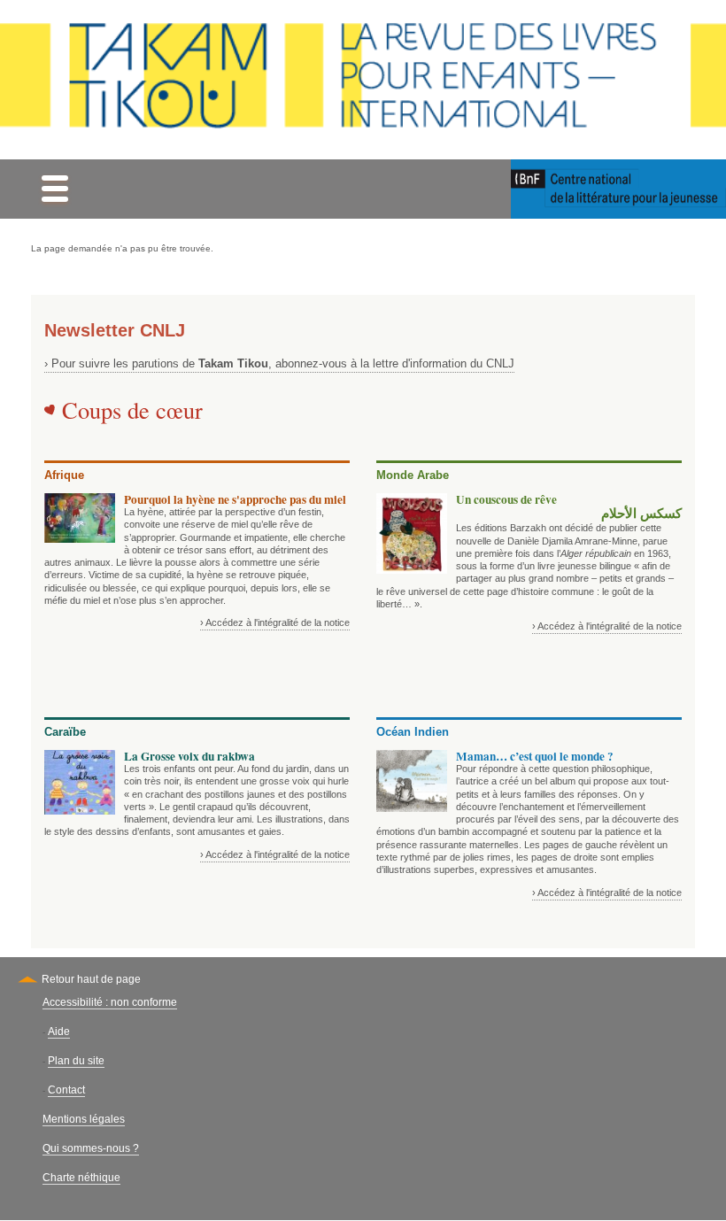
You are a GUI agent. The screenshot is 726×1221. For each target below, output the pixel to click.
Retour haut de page (91, 979)
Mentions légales (83, 1119)
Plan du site (76, 1061)
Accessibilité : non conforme (109, 1002)
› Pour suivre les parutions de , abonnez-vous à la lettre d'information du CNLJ (279, 363)
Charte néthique (81, 1177)
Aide (59, 1031)
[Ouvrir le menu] (54, 189)
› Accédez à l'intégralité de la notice (275, 622)
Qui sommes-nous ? (90, 1148)
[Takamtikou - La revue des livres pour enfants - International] (363, 79)
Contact (66, 1090)
